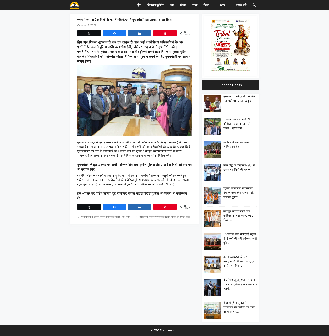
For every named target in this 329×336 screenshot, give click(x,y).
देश (172, 5)
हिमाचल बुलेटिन (155, 5)
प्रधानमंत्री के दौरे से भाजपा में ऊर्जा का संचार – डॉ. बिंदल (105, 216)
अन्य (222, 5)
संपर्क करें (241, 5)
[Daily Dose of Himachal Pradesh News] (74, 5)
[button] (254, 5)
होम (139, 5)
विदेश (183, 5)
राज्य (194, 5)
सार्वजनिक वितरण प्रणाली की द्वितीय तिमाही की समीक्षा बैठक (165, 216)
